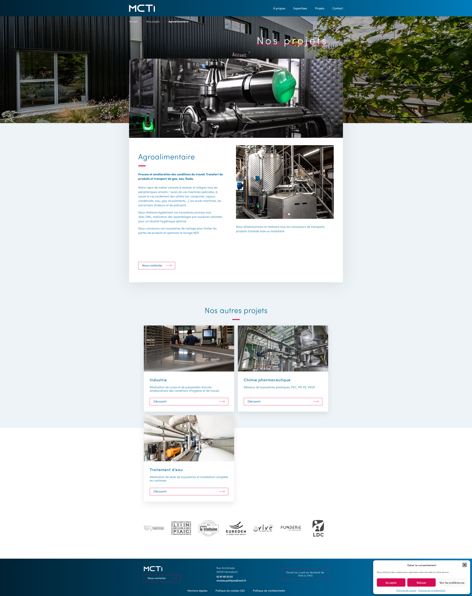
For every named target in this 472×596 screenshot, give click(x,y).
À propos (279, 8)
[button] (464, 565)
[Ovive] (236, 528)
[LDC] (291, 528)
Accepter (391, 582)
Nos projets (152, 21)
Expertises (300, 8)
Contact (337, 8)
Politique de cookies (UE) (230, 590)
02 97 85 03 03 (224, 576)
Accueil (133, 21)
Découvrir (160, 401)
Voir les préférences (452, 582)
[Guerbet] (318, 528)
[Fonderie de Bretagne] (263, 528)
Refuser (421, 582)
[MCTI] (142, 8)
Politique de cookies (406, 590)
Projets (319, 8)
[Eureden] (209, 528)
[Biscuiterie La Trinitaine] (181, 528)
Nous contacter (152, 265)
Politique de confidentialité (431, 590)
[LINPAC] (154, 528)
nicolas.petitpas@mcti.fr (231, 580)
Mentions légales (197, 590)
